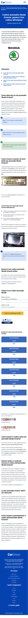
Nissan (14, 594)
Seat (14, 602)
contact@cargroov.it (11, 283)
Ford (14, 588)
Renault (14, 590)
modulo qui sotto (7, 134)
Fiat (14, 592)
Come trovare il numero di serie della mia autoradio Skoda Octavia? (14, 77)
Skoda (14, 600)
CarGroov (3, 7)
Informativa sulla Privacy (14, 578)
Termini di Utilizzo (14, 576)
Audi (14, 598)
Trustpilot (14, 582)
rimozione (24, 211)
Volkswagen (14, 596)
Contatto (14, 580)
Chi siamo (14, 574)
